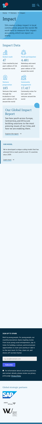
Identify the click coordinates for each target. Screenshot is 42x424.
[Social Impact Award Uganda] (10, 5)
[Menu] (34, 5)
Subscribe (9, 365)
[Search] (38, 5)
